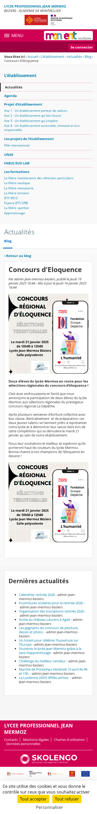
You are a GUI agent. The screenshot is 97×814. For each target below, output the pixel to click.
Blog (88, 56)
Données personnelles (23, 744)
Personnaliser (49, 807)
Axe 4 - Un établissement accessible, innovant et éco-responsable (42, 127)
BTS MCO (11, 198)
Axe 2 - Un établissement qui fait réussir (33, 115)
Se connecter (82, 47)
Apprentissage (14, 213)
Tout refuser (67, 799)
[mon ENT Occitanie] (68, 35)
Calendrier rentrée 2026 (37, 594)
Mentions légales (36, 740)
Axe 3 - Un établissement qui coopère (31, 121)
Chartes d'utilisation (69, 740)
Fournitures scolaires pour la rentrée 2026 (51, 603)
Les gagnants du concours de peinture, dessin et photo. (48, 629)
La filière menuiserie (19, 188)
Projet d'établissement (23, 104)
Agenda (10, 95)
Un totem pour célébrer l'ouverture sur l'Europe (48, 642)
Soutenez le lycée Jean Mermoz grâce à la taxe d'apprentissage (50, 650)
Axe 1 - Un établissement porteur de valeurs (36, 110)
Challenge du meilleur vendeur (42, 661)
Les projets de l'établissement (29, 138)
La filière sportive (16, 208)
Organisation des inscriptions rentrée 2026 (51, 611)
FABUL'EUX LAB (16, 163)
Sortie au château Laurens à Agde (44, 619)
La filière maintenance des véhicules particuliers (38, 178)
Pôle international (16, 145)
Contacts (11, 740)
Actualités (74, 56)
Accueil (32, 56)
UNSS (8, 154)
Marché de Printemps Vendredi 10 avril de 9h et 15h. (53, 671)
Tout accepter (33, 799)
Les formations (16, 171)
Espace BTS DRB (16, 203)
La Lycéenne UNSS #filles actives (44, 677)
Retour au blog (17, 255)
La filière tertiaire (16, 193)
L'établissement (52, 56)
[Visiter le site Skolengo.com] (48, 762)
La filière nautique (17, 183)
